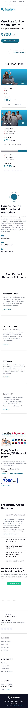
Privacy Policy (5, 668)
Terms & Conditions (6, 671)
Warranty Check (5, 647)
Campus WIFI (8, 394)
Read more (6, 344)
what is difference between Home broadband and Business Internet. (14, 554)
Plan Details (7, 309)
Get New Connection (9, 40)
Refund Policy (5, 665)
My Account (4, 644)
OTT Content (8, 361)
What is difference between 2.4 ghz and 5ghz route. (15, 540)
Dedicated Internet (10, 326)
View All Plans (5, 485)
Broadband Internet (11, 294)
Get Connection (17, 104)
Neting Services (18, 705)
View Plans (7, 104)
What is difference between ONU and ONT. (14, 547)
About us (3, 663)
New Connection (5, 641)
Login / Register (10, 3)
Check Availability (14, 583)
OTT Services (5, 650)
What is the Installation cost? (15, 561)
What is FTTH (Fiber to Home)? (15, 515)
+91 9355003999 (19, 52)
